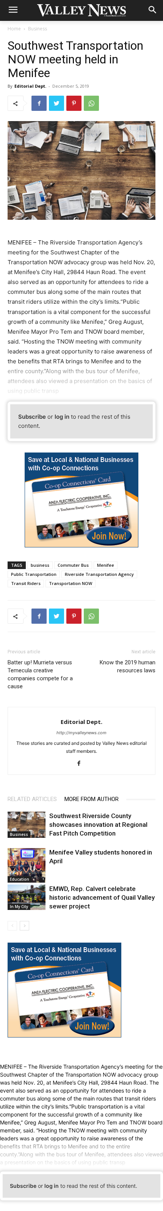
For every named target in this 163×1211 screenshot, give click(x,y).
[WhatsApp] (91, 103)
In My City (19, 906)
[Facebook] (39, 103)
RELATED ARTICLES (32, 799)
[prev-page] (12, 925)
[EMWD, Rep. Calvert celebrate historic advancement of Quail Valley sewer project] (26, 897)
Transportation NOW (70, 583)
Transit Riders (26, 583)
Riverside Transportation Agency (99, 574)
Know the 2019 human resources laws (127, 666)
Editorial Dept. (30, 86)
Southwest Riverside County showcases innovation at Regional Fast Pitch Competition (98, 824)
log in (62, 416)
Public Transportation (33, 574)
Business (37, 28)
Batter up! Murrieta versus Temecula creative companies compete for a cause (40, 674)
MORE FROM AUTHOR (91, 799)
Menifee (105, 565)
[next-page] (24, 925)
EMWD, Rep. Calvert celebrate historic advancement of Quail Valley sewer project (102, 897)
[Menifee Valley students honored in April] (26, 865)
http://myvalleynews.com (81, 732)
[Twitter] (56, 103)
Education (19, 879)
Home (14, 28)
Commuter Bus (73, 565)
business (40, 565)
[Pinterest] (74, 103)
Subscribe (32, 416)
